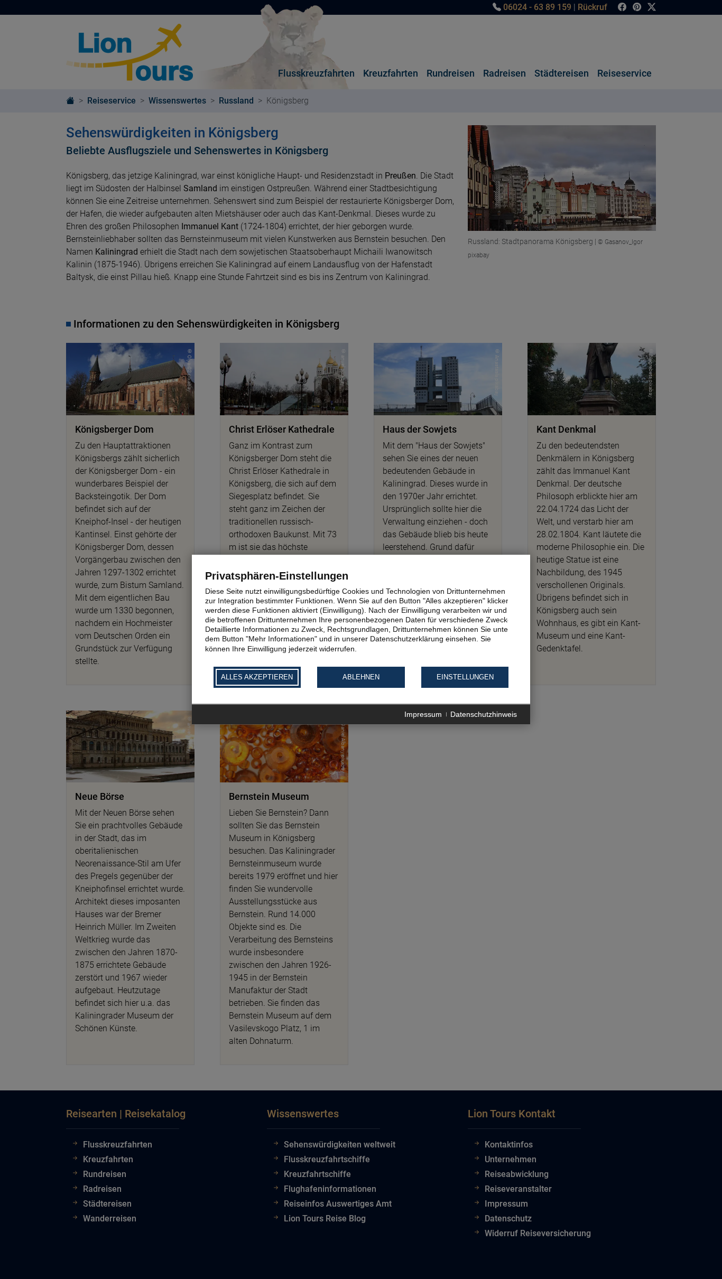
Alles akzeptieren (257, 677)
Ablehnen (361, 677)
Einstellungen (465, 677)
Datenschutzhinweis (483, 714)
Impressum (423, 714)
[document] (361, 617)
